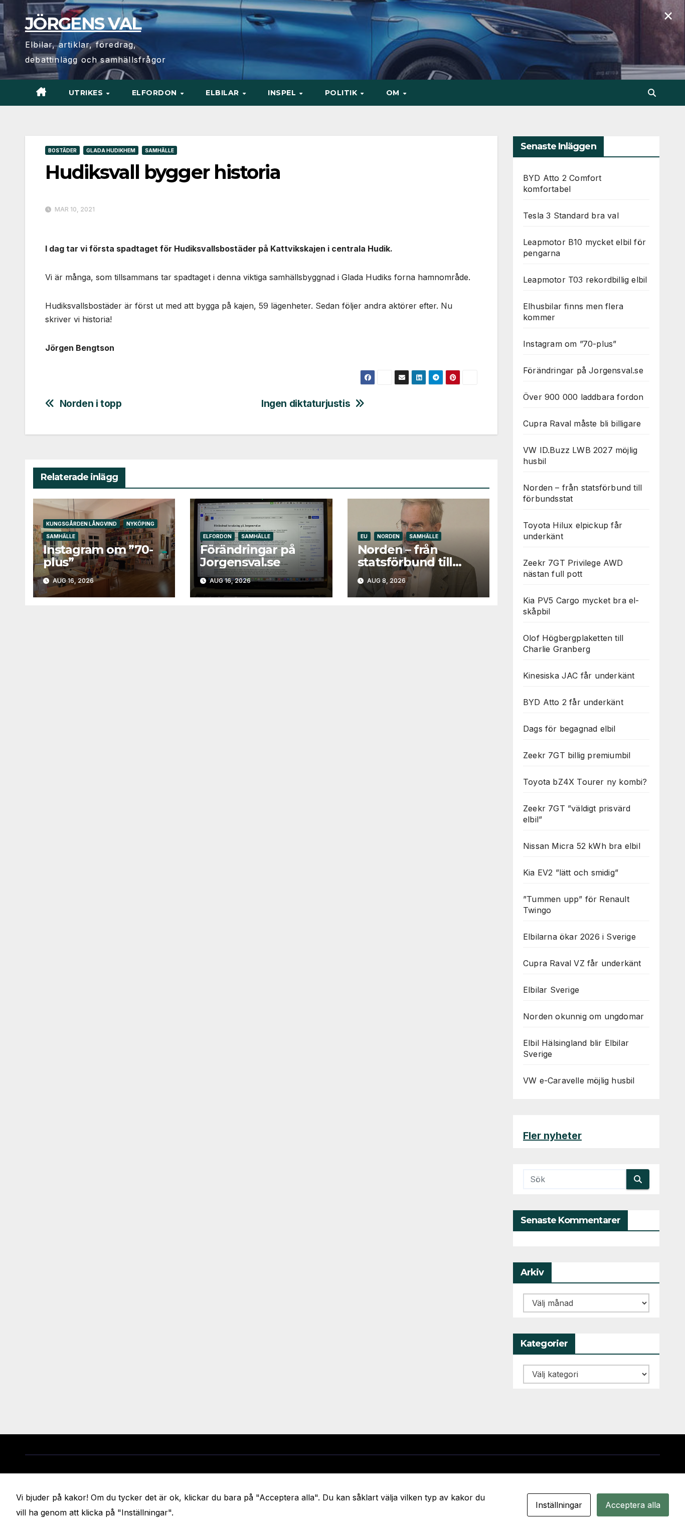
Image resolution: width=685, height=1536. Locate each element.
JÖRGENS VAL (83, 23)
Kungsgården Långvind (81, 524)
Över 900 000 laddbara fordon (583, 397)
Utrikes (87, 92)
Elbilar (223, 92)
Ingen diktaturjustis (305, 403)
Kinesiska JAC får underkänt (578, 676)
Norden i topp (91, 403)
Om (394, 92)
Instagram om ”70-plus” (98, 555)
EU (364, 536)
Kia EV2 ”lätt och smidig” (570, 872)
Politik (342, 92)
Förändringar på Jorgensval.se (247, 555)
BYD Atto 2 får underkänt (573, 702)
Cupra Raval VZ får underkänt (582, 963)
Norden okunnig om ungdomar (583, 1016)
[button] (652, 93)
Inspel (283, 92)
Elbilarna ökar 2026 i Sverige (579, 937)
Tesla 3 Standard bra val (571, 215)
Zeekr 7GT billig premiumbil (576, 755)
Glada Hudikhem (110, 150)
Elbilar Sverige (551, 990)
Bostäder (62, 150)
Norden (388, 536)
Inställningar (559, 1505)
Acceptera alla (632, 1505)
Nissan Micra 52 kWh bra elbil (581, 846)
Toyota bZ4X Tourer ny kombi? (585, 782)
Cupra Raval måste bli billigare (582, 423)
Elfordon (156, 92)
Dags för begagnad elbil (569, 729)
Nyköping (140, 524)
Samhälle (159, 150)
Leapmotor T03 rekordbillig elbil (585, 280)
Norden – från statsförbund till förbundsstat (405, 562)
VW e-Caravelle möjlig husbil (579, 1080)
